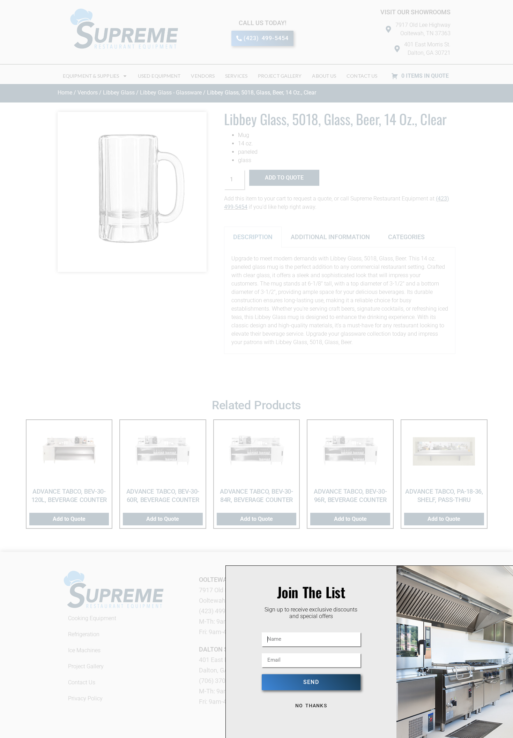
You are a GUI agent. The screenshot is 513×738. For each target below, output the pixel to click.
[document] (256, 369)
